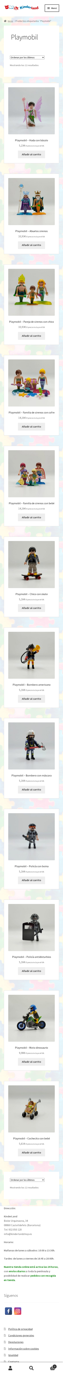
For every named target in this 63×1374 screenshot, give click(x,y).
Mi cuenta (10, 1368)
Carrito (48, 1365)
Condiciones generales (21, 1335)
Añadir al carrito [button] (31, 154)
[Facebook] (8, 1311)
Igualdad (13, 1355)
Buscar (31, 1368)
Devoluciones (16, 1342)
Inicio (10, 21)
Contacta (13, 1361)
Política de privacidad (20, 1329)
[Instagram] (18, 1311)
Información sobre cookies (23, 1348)
